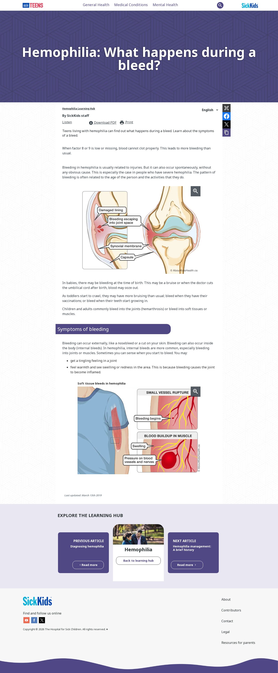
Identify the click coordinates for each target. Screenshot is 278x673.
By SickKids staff (75, 115)
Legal (225, 632)
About (226, 599)
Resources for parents (238, 642)
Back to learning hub (138, 560)
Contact (227, 621)
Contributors (231, 610)
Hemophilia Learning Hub (78, 108)
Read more (89, 565)
